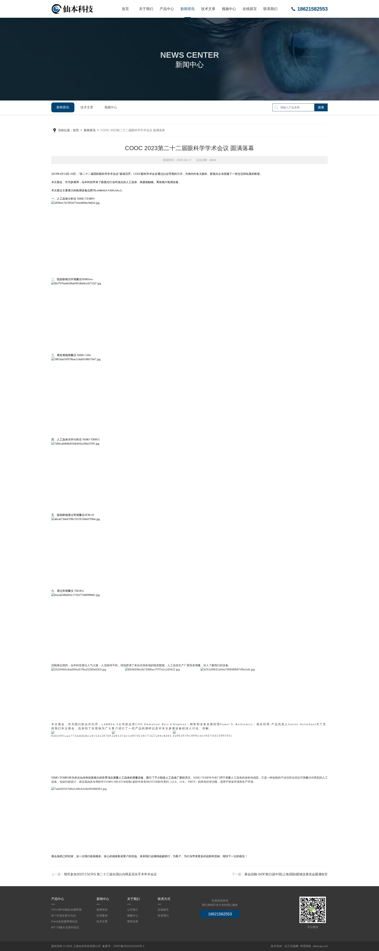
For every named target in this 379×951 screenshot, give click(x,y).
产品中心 (167, 9)
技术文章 (208, 9)
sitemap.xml (320, 946)
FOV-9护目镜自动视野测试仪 (66, 910)
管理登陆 (305, 946)
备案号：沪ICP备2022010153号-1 (123, 946)
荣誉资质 (132, 921)
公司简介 (132, 909)
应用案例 (102, 915)
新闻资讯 (187, 9)
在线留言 (250, 9)
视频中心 (229, 9)
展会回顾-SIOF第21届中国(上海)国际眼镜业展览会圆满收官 (286, 874)
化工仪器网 (291, 946)
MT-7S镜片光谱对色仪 (65, 927)
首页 (125, 9)
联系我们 (270, 9)
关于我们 (146, 9)
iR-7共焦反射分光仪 (63, 915)
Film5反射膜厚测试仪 (64, 921)
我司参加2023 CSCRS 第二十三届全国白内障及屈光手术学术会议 (110, 874)
